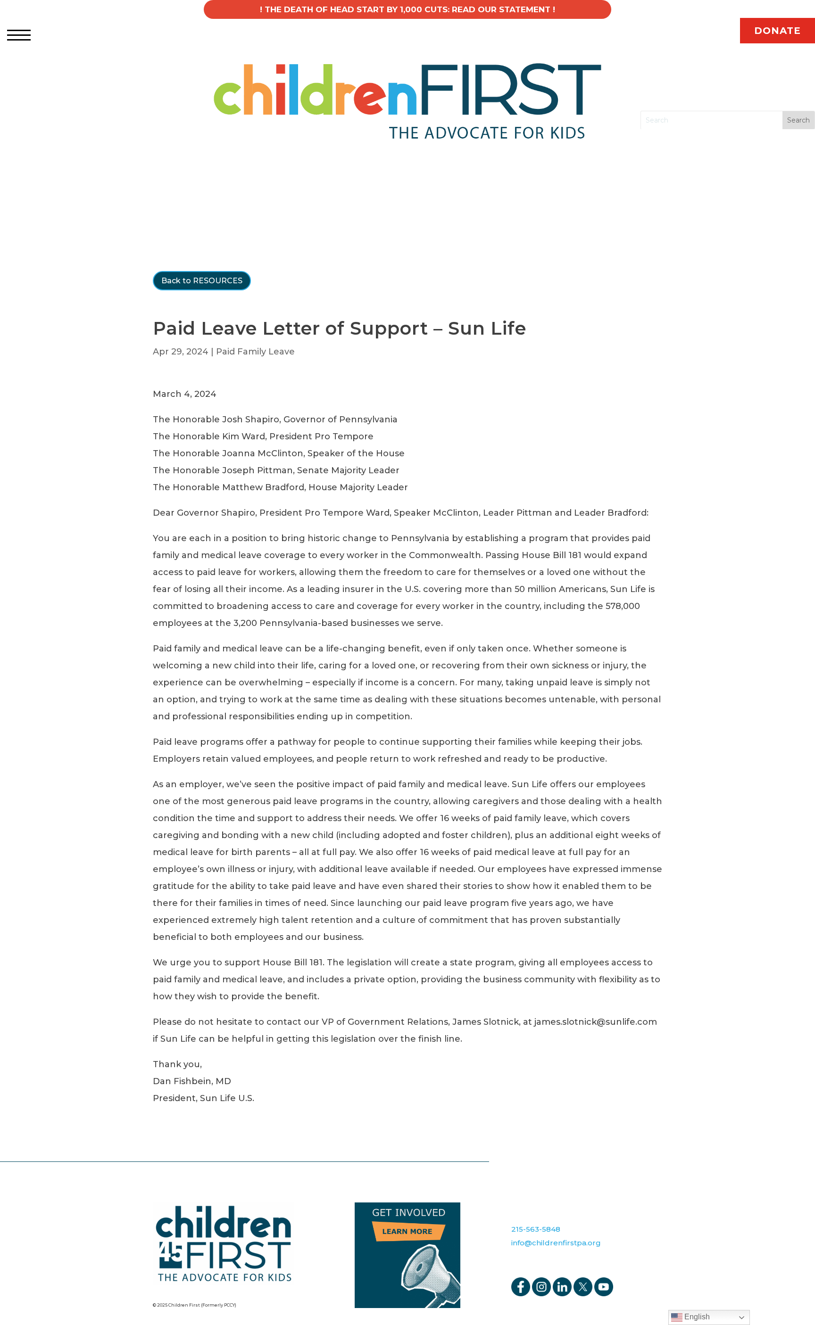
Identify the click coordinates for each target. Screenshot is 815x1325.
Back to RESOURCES (201, 280)
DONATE (777, 30)
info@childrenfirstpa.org (556, 1242)
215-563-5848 (535, 1229)
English (696, 1317)
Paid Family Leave (255, 351)
